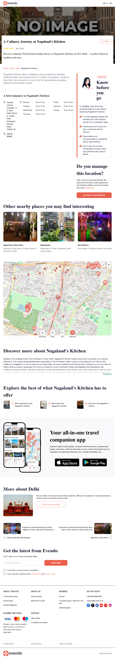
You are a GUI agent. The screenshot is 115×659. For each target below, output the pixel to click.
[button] (57, 297)
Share (106, 41)
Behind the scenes (38, 601)
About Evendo (36, 596)
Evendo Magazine (10, 605)
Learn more (89, 188)
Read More (107, 374)
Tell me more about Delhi (51, 504)
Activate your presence (94, 195)
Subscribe (56, 563)
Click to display (10, 135)
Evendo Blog (8, 601)
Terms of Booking (65, 644)
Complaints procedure (39, 622)
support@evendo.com (95, 601)
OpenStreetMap (11, 262)
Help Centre (35, 618)
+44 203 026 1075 (94, 596)
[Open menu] (110, 3)
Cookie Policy (36, 574)
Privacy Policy (50, 574)
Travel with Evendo (10, 596)
